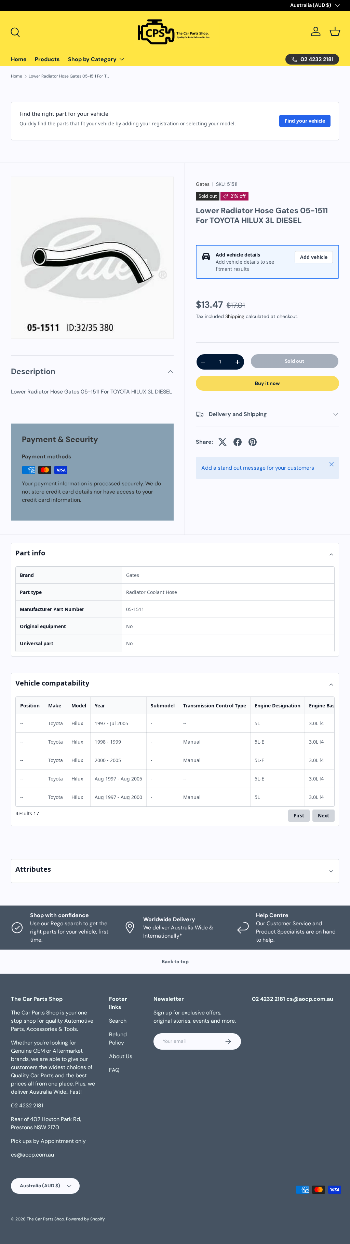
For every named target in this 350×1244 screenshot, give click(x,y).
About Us (120, 1056)
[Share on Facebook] (237, 442)
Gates (203, 184)
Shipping (234, 316)
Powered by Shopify (85, 1219)
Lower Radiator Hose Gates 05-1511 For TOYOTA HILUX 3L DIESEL (70, 76)
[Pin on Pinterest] (252, 442)
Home (19, 59)
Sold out (294, 361)
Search (117, 1020)
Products (47, 59)
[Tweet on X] (222, 442)
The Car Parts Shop (45, 1219)
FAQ (114, 1070)
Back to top (175, 961)
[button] (334, 31)
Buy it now (267, 383)
